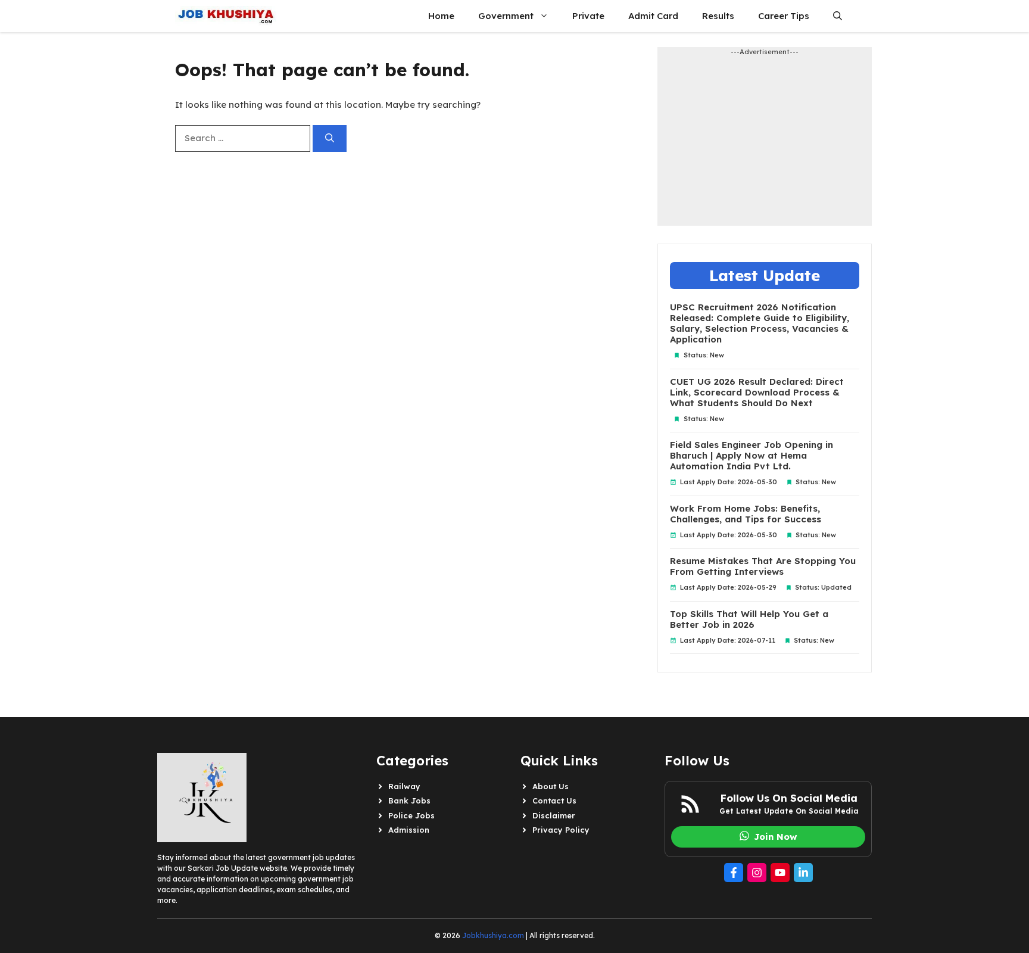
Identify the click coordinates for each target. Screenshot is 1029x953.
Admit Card (653, 15)
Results (718, 15)
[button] (837, 16)
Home (441, 15)
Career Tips (783, 15)
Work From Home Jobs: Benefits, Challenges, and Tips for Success (745, 514)
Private (588, 15)
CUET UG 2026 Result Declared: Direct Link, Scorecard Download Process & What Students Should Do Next (757, 392)
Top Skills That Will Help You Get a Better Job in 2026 (749, 619)
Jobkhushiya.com (493, 935)
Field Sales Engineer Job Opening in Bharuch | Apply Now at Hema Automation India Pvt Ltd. (751, 456)
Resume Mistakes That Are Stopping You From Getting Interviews (763, 566)
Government (506, 15)
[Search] (330, 138)
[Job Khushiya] (225, 16)
